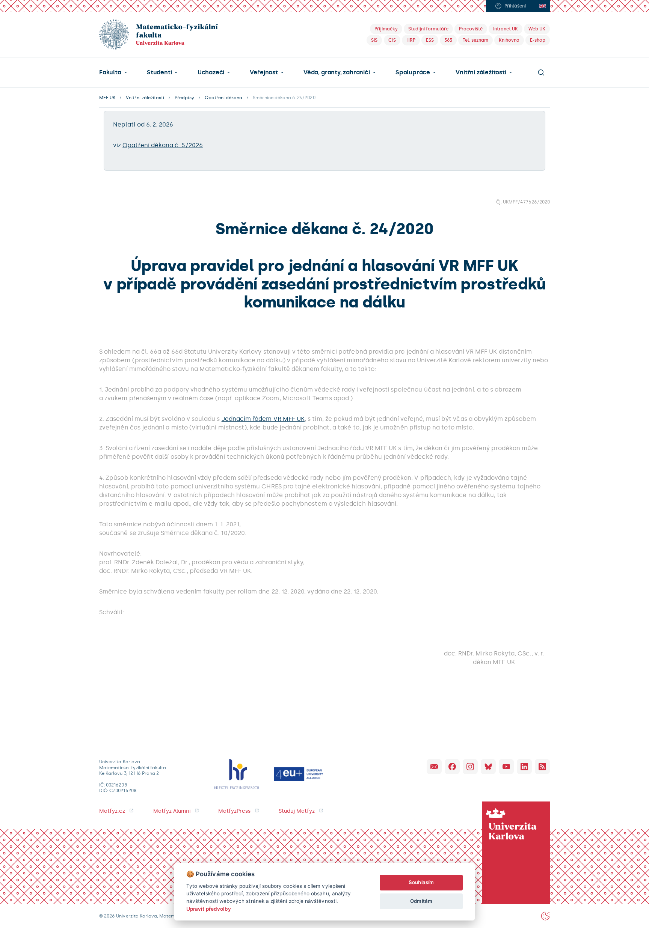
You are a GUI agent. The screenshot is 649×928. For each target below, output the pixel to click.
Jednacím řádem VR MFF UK (263, 418)
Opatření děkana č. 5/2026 (162, 145)
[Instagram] (470, 766)
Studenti (159, 72)
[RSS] (542, 766)
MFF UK (107, 97)
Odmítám (421, 901)
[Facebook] (452, 766)
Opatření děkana (224, 97)
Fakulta (110, 72)
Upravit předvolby (208, 909)
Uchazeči (211, 72)
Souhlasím (421, 882)
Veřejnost (264, 72)
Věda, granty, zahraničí (336, 72)
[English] (542, 6)
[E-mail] (434, 766)
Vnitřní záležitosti (481, 72)
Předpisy (184, 97)
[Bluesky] (488, 766)
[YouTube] (506, 766)
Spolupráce (412, 72)
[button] (113, 72)
